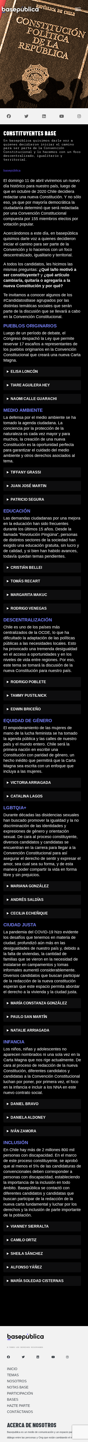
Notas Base (17, 1387)
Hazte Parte (18, 1405)
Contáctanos (20, 1411)
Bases (12, 1399)
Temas (13, 1375)
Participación (20, 1393)
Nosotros (17, 1381)
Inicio (12, 1369)
